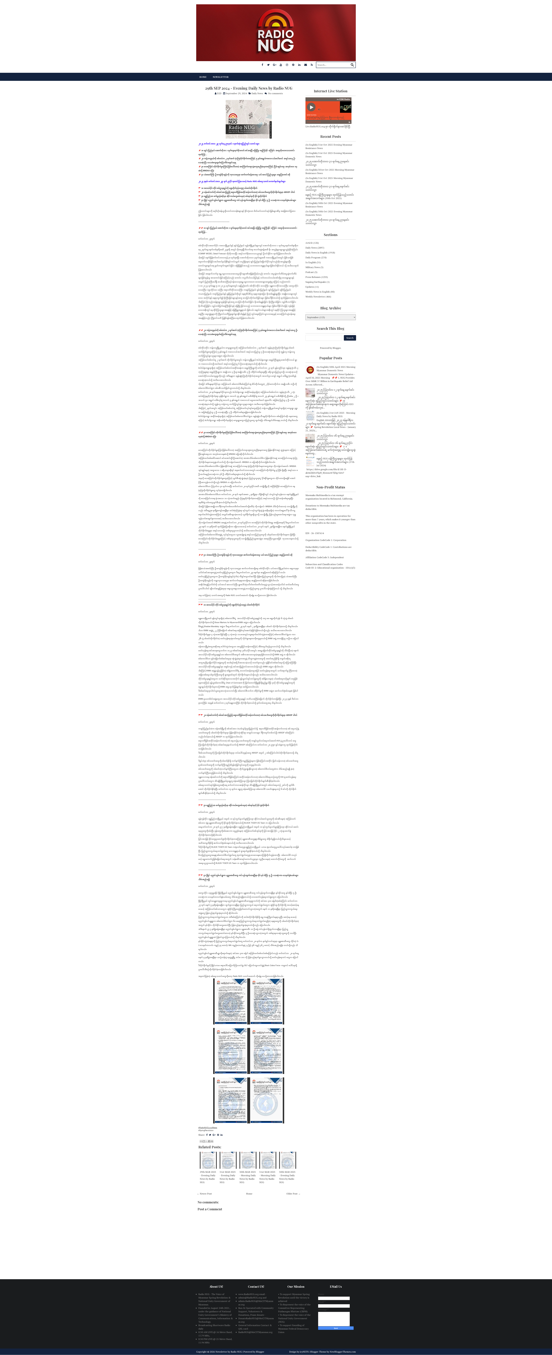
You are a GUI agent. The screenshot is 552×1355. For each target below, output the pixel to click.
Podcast (309, 272)
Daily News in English (316, 252)
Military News (312, 267)
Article (309, 242)
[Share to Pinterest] (212, 1141)
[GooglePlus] (274, 64)
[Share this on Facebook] (207, 1134)
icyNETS (304, 1351)
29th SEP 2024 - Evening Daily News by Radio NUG (248, 88)
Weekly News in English (317, 291)
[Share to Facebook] (209, 1141)
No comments (275, 93)
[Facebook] (262, 64)
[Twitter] (268, 64)
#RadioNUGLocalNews (207, 1127)
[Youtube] (281, 64)
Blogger (337, 348)
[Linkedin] (299, 64)
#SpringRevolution (205, 1130)
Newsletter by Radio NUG (228, 1351)
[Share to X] (206, 1141)
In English (310, 262)
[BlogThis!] (203, 1141)
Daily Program (312, 257)
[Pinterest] (293, 64)
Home (203, 77)
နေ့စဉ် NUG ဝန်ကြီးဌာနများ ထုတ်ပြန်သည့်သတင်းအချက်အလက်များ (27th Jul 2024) (335, 462)
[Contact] (305, 64)
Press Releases (312, 277)
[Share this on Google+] (214, 1134)
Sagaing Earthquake (315, 281)
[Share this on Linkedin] (221, 1134)
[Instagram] (287, 64)
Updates (309, 286)
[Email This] (201, 1141)
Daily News (257, 93)
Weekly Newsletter (315, 296)
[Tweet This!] (210, 1134)
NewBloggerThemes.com (343, 1351)
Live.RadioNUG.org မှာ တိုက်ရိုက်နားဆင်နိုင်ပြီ (327, 126)
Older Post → (293, 1193)
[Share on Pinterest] (218, 1134)
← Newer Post (204, 1193)
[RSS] (312, 64)
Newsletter (221, 77)
